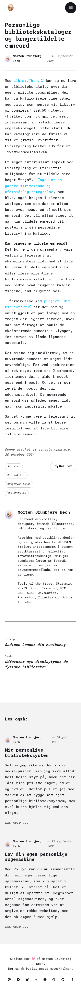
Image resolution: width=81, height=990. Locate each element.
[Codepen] (45, 980)
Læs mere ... (17, 822)
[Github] (63, 980)
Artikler (13, 466)
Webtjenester (16, 493)
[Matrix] (37, 980)
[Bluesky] (28, 980)
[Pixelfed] (19, 980)
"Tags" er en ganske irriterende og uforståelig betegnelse (33, 186)
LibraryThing (27, 81)
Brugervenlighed (18, 484)
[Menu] (70, 7)
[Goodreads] (71, 980)
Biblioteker (16, 475)
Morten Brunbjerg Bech (27, 59)
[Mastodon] (10, 980)
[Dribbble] (54, 980)
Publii (31, 969)
